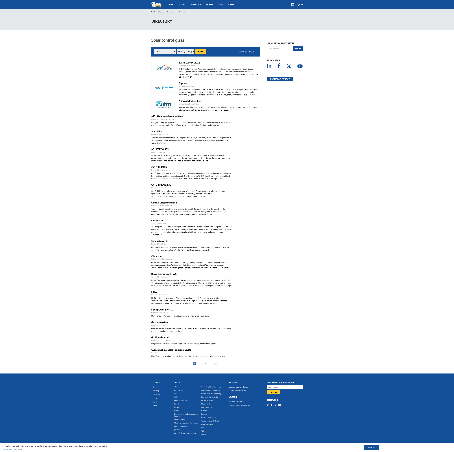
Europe (176, 407)
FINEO (154, 291)
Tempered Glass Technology (211, 421)
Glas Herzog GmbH (160, 322)
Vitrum (203, 434)
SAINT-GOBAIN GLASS (189, 62)
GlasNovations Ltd (160, 337)
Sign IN (299, 4)
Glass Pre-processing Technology (186, 423)
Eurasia (177, 404)
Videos (203, 431)
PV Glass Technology (208, 417)
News (170, 4)
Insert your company (280, 79)
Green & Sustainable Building (185, 433)
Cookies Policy (7, 449)
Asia (175, 394)
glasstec (177, 430)
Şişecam (183, 83)
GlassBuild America (181, 426)
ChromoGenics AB (159, 241)
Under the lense (207, 424)
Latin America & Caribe (209, 397)
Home (153, 12)
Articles (209, 4)
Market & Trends (207, 400)
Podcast (204, 414)
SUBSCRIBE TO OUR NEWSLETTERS (281, 43)
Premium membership (236, 401)
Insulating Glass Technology (211, 387)
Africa (176, 387)
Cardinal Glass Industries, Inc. (165, 202)
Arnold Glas (156, 131)
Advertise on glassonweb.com (239, 405)
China (176, 397)
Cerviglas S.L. (157, 220)
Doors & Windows (180, 400)
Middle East (205, 404)
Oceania (204, 411)
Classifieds (196, 4)
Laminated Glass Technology (211, 394)
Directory (182, 4)
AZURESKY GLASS (159, 149)
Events (176, 411)
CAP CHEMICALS (159, 167)
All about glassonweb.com (238, 387)
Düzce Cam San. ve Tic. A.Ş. (164, 274)
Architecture (178, 390)
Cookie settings (17, 449)
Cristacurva (156, 256)
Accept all (371, 447)
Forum (231, 4)
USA (202, 428)
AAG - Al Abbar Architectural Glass (167, 116)
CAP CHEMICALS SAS (161, 184)
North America (206, 407)
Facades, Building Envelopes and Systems (186, 415)
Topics (220, 4)
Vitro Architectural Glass (190, 101)
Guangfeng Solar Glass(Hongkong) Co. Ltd (171, 349)
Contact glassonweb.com (238, 391)
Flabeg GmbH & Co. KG (162, 309)
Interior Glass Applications (210, 390)
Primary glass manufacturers (176, 12)
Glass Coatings (179, 419)
